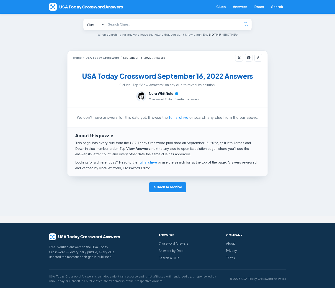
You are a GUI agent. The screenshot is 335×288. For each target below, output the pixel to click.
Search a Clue (169, 258)
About (230, 243)
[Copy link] (258, 58)
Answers (240, 7)
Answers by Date (171, 251)
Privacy (231, 251)
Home (77, 57)
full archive (178, 117)
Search (277, 7)
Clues (221, 7)
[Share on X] (239, 58)
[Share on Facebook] (249, 58)
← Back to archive (167, 187)
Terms (230, 258)
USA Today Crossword (102, 57)
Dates (259, 7)
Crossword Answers (173, 243)
